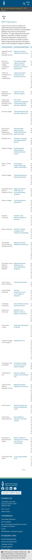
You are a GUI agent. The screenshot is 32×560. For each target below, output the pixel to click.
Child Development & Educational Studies (20, 176)
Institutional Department (21, 47)
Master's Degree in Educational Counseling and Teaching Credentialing (21, 440)
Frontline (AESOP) (6, 547)
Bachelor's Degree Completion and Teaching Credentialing (21, 231)
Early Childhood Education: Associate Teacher (20, 419)
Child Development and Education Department (21, 112)
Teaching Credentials (20, 282)
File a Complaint (6, 522)
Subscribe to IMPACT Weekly (11, 493)
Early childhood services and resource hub (21, 305)
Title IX (3, 529)
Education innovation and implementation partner (20, 140)
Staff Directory (5, 511)
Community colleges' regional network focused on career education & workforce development (21, 64)
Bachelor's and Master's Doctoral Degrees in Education (20, 312)
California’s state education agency (19, 92)
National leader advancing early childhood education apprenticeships (20, 131)
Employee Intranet (7, 544)
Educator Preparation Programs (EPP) (13, 8)
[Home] (2, 8)
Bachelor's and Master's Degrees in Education (20, 217)
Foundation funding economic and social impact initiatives (20, 365)
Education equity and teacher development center (20, 407)
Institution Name (7, 47)
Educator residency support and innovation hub (21, 374)
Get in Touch (5, 509)
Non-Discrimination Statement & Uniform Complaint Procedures (14, 525)
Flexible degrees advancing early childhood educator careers (20, 151)
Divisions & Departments (9, 542)
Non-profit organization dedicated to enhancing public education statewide (21, 102)
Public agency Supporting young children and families (20, 165)
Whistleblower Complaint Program (12, 531)
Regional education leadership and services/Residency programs (20, 191)
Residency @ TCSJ (19, 341)
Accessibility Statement (8, 519)
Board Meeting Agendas (8, 539)
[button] (24, 3)
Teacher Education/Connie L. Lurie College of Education (20, 293)
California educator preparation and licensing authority (20, 74)
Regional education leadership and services (21, 52)
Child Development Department (20, 201)
